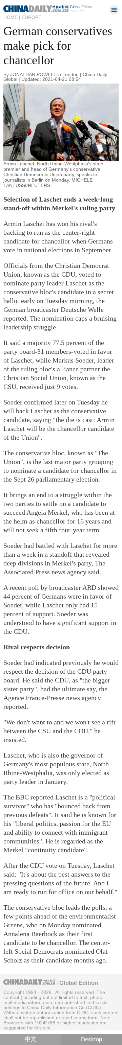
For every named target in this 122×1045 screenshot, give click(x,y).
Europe (31, 17)
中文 (30, 1039)
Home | (11, 17)
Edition (81, 7)
